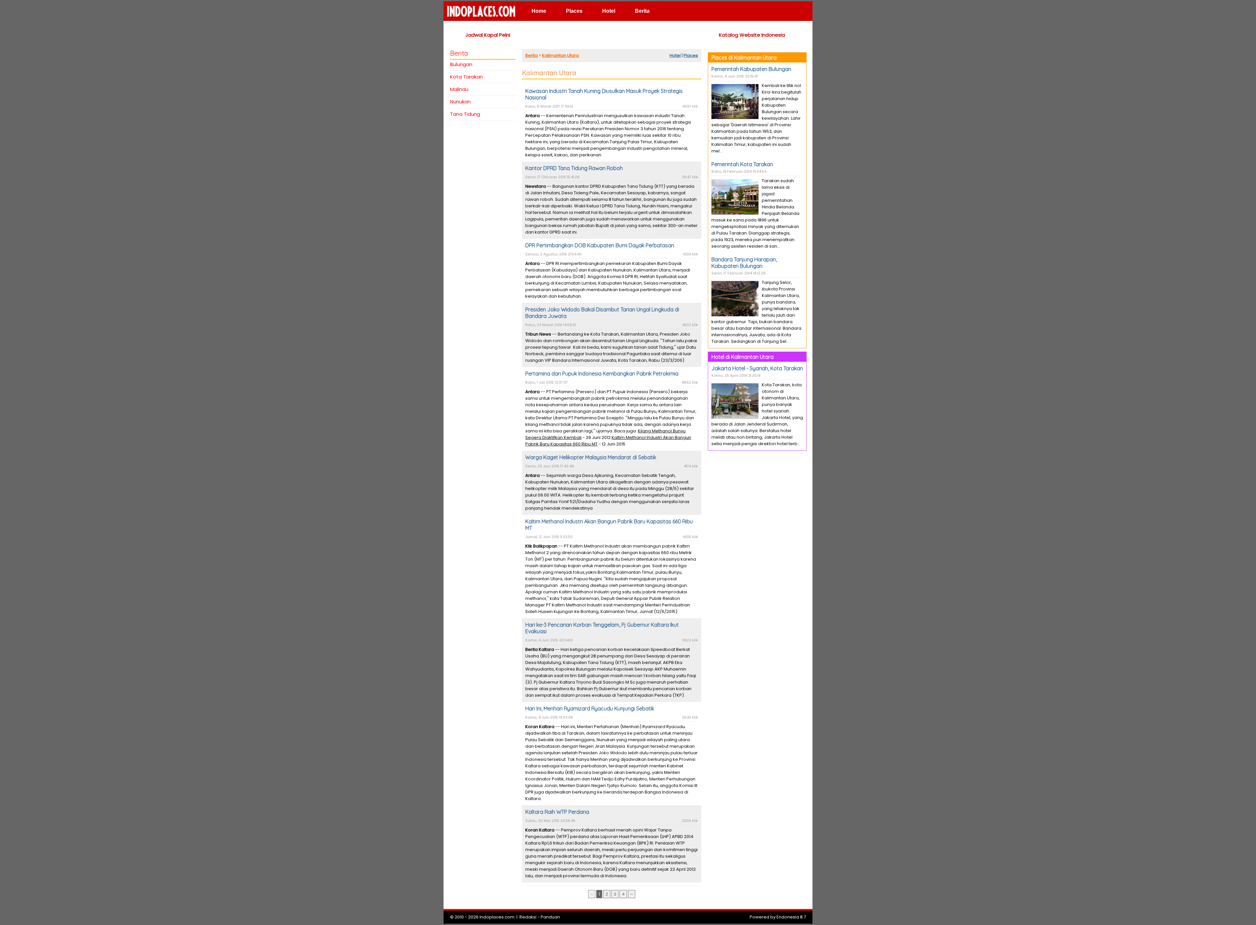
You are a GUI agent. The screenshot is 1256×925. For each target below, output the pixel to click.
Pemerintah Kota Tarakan (742, 164)
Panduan (550, 917)
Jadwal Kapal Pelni (487, 34)
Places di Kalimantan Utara (743, 57)
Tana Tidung (465, 114)
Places (574, 11)
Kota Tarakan (466, 76)
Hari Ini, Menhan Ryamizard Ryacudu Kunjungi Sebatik (589, 708)
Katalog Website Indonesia (752, 34)
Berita (642, 11)
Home (539, 11)
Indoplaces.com (497, 917)
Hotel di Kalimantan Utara (742, 357)
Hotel (608, 11)
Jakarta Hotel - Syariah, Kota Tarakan (757, 368)
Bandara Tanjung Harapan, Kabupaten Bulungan (744, 262)
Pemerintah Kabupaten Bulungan (751, 69)
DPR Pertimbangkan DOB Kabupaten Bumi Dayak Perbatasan (599, 245)
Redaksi (527, 917)
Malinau (459, 89)
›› (631, 894)
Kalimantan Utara (560, 55)
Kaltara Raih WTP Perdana (557, 812)
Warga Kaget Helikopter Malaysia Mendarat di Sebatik (590, 457)
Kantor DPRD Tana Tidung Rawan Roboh (574, 168)
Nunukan (460, 101)
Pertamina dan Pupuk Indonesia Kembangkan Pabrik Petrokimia (601, 373)
